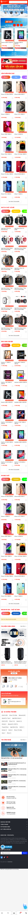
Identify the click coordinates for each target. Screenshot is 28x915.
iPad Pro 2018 (5, 721)
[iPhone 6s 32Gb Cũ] (12, 686)
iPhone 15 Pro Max (13, 715)
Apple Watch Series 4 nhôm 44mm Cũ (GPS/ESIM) (20, 329)
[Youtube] (7, 857)
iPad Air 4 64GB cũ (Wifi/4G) (7, 42)
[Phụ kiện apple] (14, 633)
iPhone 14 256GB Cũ (19, 134)
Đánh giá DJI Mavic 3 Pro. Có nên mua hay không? (17, 769)
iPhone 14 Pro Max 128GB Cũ (20, 154)
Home (14, 913)
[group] (14, 10)
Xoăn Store (10, 861)
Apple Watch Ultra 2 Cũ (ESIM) (19, 229)
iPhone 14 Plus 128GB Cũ (6, 154)
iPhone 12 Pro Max (18, 730)
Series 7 (3, 733)
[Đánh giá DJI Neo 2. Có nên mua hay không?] (14, 749)
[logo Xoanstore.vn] (4, 2)
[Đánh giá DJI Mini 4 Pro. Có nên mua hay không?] (4, 788)
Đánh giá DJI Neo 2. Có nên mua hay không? (11, 758)
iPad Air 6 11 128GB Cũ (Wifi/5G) (5, 363)
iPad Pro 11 (22, 727)
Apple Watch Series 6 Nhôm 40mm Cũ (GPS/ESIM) (20, 309)
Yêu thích (8, 913)
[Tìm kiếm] (10, 2)
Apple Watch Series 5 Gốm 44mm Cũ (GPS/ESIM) (6, 309)
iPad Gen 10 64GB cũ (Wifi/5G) (21, 382)
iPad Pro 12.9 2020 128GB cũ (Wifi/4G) (7, 443)
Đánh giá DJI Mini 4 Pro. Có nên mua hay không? (17, 787)
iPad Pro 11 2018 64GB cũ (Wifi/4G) (20, 463)
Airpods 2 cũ (19, 721)
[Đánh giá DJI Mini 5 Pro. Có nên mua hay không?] (4, 782)
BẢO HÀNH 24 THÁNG (15, 678)
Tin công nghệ (6, 740)
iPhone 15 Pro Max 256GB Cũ (7, 94)
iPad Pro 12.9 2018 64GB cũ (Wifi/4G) (7, 463)
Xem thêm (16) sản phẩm (14, 469)
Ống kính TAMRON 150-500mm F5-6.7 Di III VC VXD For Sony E (6, 662)
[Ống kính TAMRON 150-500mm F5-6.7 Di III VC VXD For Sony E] (7, 654)
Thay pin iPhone (5, 727)
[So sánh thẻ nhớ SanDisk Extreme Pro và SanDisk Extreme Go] (4, 764)
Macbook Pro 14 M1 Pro (13, 724)
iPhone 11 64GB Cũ (18, 194)
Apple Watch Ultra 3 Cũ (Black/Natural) (6, 229)
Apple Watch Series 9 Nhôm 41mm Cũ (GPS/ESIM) (20, 249)
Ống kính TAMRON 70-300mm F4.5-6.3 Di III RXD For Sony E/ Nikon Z (20, 662)
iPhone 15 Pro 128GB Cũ (19, 114)
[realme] (14, 642)
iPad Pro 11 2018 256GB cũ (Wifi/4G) (6, 423)
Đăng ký (25, 853)
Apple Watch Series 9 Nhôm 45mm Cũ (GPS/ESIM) (7, 249)
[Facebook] (2, 857)
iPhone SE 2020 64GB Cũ (20, 174)
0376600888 (7, 842)
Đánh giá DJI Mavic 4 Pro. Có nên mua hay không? (17, 775)
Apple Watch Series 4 (16, 718)
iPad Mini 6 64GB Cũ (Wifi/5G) (19, 43)
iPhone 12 (9, 733)
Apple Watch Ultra (14, 727)
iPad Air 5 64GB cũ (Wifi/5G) (7, 402)
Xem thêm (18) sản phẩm (14, 335)
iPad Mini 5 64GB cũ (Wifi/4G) (20, 402)
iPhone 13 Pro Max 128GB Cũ (7, 174)
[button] (15, 53)
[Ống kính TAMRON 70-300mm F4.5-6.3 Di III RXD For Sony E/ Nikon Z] (20, 654)
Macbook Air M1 (22, 715)
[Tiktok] (4, 857)
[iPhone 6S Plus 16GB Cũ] (16, 686)
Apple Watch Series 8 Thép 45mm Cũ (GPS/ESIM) (6, 269)
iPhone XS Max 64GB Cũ (19, 94)
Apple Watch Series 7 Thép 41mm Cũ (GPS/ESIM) (20, 289)
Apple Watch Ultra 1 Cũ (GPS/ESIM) (19, 269)
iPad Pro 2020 (5, 715)
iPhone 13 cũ (12, 721)
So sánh (26, 913)
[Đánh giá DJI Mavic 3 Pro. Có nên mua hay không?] (4, 770)
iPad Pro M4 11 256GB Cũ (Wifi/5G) (20, 363)
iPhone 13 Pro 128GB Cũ (6, 194)
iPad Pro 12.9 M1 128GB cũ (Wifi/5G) (20, 423)
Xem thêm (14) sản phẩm (14, 201)
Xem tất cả (23, 626)
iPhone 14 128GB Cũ (5, 114)
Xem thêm (14, 673)
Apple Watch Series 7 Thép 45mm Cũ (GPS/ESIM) (6, 289)
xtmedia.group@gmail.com (19, 842)
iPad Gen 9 (4, 724)
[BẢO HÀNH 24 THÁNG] (5, 680)
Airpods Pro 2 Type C (6, 718)
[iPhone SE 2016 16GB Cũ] (7, 686)
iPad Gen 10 (4, 730)
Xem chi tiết (3, 706)
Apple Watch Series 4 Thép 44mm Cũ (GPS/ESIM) (6, 329)
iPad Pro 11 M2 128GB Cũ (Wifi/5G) (6, 383)
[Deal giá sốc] (14, 22)
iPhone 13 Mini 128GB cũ (6, 134)
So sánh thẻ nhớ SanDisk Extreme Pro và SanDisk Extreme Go (17, 763)
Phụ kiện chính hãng (8, 626)
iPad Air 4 (10, 730)
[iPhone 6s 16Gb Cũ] (3, 686)
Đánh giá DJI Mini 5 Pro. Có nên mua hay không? (17, 781)
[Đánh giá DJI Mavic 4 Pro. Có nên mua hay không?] (4, 776)
